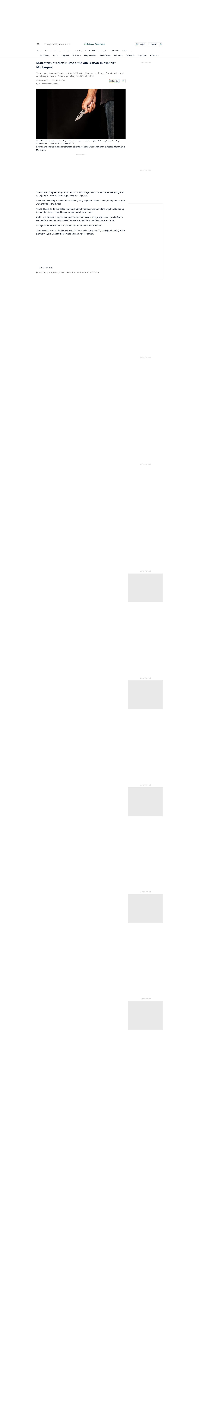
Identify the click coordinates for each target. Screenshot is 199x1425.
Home (39, 51)
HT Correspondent (45, 83)
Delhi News (76, 55)
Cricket (57, 51)
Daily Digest (142, 55)
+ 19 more (126, 51)
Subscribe (152, 44)
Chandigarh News (53, 272)
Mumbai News (105, 55)
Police (42, 267)
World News (93, 51)
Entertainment (80, 51)
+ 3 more (153, 55)
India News (68, 51)
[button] (38, 44)
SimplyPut (65, 55)
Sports (55, 55)
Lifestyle (105, 51)
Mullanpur (49, 267)
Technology (118, 55)
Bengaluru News (90, 55)
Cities (43, 272)
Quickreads (130, 55)
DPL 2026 (115, 51)
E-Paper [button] (142, 44)
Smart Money (44, 55)
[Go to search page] (42, 44)
